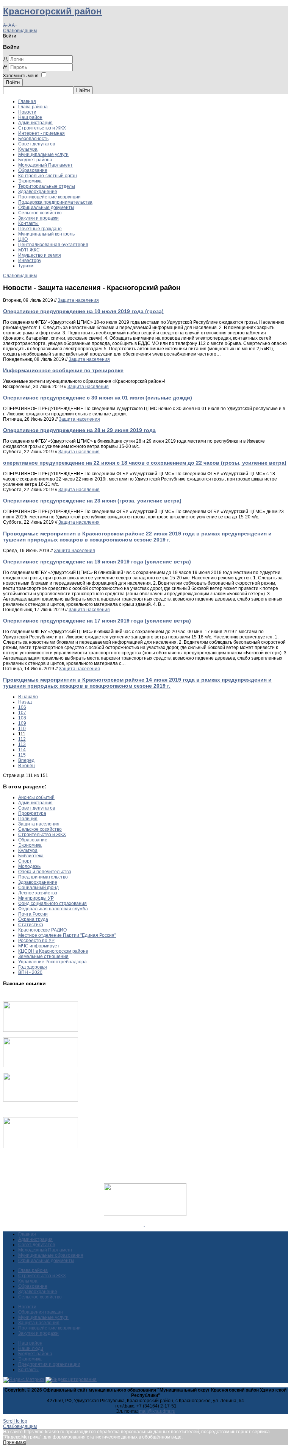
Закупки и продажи (38, 218)
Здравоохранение (37, 191)
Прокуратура (32, 813)
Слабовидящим (20, 30)
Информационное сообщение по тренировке (63, 370)
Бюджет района (35, 159)
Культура (28, 149)
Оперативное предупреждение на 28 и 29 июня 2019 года (79, 430)
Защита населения (78, 300)
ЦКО (23, 239)
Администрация (35, 122)
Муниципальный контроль (46, 234)
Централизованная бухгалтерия (53, 244)
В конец (26, 765)
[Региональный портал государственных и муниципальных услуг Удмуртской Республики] (40, 1065)
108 (22, 718)
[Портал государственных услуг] (40, 1030)
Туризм (25, 265)
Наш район (30, 117)
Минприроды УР (36, 898)
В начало (28, 696)
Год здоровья (32, 967)
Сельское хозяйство (40, 212)
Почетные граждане (40, 228)
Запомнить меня (21, 75)
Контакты (28, 223)
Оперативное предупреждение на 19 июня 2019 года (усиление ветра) (97, 562)
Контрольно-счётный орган (47, 175)
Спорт (25, 861)
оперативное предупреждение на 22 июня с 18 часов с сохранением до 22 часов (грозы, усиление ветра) (144, 463)
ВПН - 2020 (30, 972)
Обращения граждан (40, 1312)
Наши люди (30, 1348)
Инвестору (29, 260)
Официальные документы (46, 207)
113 (22, 744)
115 (22, 755)
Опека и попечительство (44, 871)
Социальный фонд (38, 887)
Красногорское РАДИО (42, 930)
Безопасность (33, 138)
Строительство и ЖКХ (42, 128)
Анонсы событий (36, 797)
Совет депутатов (36, 144)
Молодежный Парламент (45, 165)
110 (22, 728)
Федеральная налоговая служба (53, 908)
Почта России (33, 914)
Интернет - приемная (41, 133)
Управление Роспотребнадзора (52, 961)
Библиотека (31, 855)
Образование (32, 170)
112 (22, 739)
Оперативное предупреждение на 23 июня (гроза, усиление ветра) (92, 501)
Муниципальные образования (50, 1255)
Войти (13, 82)
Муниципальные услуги (43, 154)
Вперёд (26, 760)
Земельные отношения (43, 956)
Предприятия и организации (49, 1364)
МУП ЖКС (29, 250)
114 (22, 749)
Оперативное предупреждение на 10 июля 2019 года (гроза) (83, 311)
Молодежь (29, 866)
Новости (27, 112)
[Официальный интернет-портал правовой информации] (144, 1224)
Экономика (30, 181)
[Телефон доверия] (40, 1146)
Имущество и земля (39, 255)
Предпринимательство (43, 877)
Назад (25, 702)
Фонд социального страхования (52, 903)
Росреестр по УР (36, 940)
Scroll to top (15, 1421)
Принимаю (14, 1442)
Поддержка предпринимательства (55, 202)
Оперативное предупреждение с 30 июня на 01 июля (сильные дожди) (97, 398)
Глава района (33, 106)
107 (22, 712)
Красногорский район (52, 11)
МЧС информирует (38, 946)
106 (22, 707)
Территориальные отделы (46, 186)
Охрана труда (33, 919)
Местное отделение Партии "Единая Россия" (67, 935)
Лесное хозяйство (37, 893)
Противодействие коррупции (49, 197)
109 (22, 723)
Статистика (30, 924)
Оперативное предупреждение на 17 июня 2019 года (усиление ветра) (97, 621)
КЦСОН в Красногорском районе (53, 951)
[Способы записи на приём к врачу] (40, 1100)
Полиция (28, 818)
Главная (27, 101)
